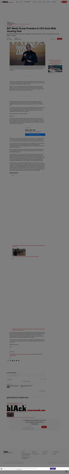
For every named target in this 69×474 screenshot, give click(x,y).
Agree (53, 468)
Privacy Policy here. (19, 469)
